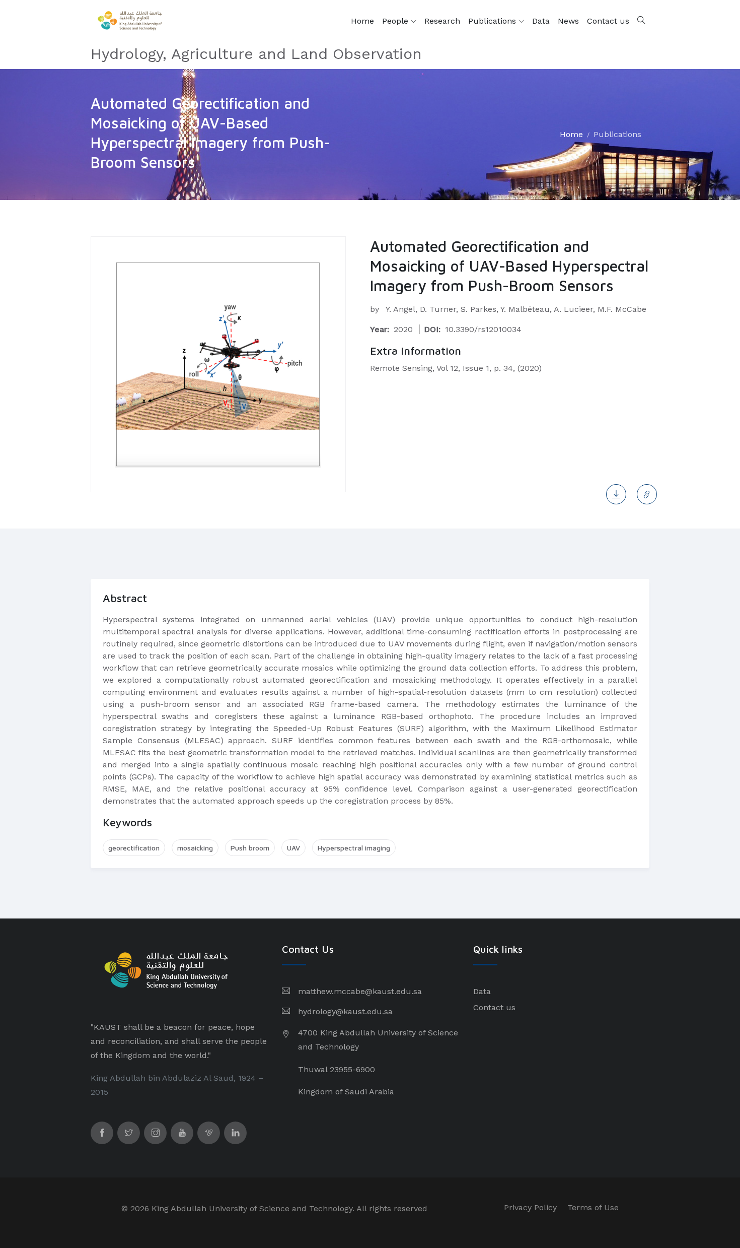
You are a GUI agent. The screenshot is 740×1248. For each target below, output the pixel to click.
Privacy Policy (530, 1207)
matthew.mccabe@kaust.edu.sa (360, 991)
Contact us (608, 21)
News (568, 21)
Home (362, 21)
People (396, 21)
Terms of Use (593, 1207)
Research (442, 21)
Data (541, 21)
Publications (493, 21)
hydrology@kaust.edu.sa (345, 1011)
